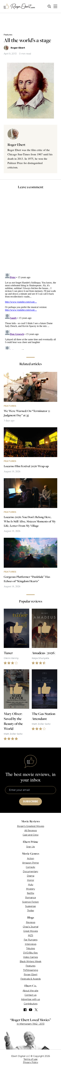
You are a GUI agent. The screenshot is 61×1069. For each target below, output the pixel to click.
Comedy (30, 867)
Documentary (30, 871)
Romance (30, 897)
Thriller (30, 910)
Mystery (30, 888)
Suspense (30, 906)
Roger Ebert (18, 47)
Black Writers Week (30, 961)
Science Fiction (30, 902)
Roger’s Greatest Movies (30, 826)
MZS (30, 935)
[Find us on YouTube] (30, 1009)
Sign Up (30, 846)
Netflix (30, 893)
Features (8, 35)
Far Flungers (30, 939)
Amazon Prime (30, 862)
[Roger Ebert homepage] (19, 6)
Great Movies (30, 931)
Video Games (30, 957)
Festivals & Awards (30, 978)
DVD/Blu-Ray (30, 952)
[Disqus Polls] (30, 233)
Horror (30, 880)
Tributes (30, 948)
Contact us (30, 995)
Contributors (30, 1003)
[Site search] (49, 6)
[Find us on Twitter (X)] (36, 1009)
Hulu (30, 884)
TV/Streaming (30, 970)
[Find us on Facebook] (25, 1009)
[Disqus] (30, 311)
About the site (30, 990)
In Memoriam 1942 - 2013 (30, 1023)
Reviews (30, 922)
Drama (30, 875)
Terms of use (30, 1059)
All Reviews (30, 830)
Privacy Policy (30, 1062)
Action (30, 858)
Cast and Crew (30, 834)
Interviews (30, 944)
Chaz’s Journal (30, 926)
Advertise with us (30, 999)
